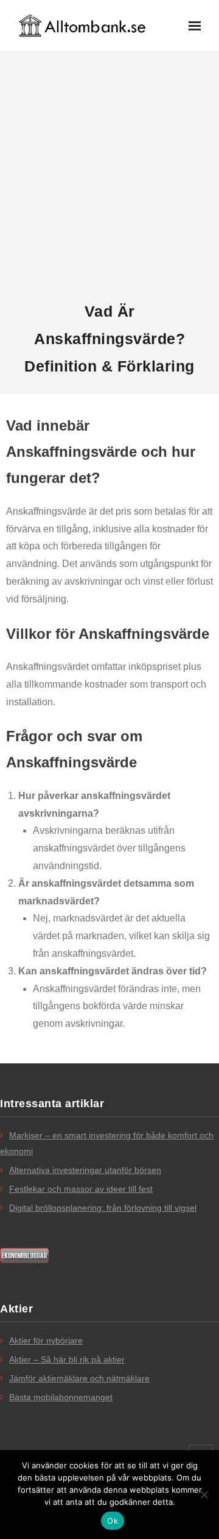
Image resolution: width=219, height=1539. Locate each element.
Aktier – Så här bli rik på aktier (67, 1359)
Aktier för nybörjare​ (46, 1340)
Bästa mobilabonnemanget (61, 1397)
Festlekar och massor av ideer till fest (81, 1189)
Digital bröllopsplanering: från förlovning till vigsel (102, 1208)
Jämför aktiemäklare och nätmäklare (79, 1378)
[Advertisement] (109, 177)
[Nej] (204, 1494)
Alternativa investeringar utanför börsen (85, 1170)
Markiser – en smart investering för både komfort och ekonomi (107, 1142)
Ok (112, 1521)
